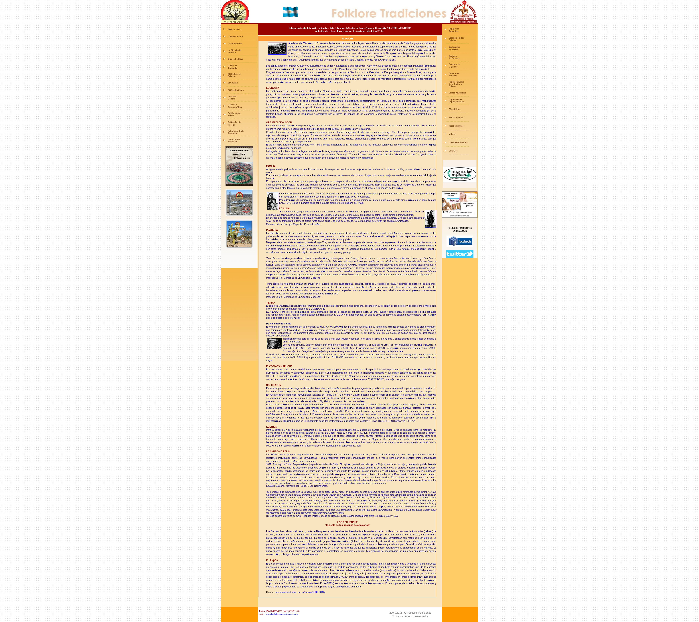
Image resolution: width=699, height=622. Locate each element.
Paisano (231, 76)
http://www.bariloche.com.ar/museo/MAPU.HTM (300, 592)
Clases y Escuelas (457, 93)
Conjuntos (454, 73)
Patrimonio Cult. (236, 131)
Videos (452, 134)
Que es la (232, 65)
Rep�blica (454, 29)
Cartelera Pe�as (456, 38)
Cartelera (453, 56)
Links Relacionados (458, 142)
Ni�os (230, 116)
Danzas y (232, 104)
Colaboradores (235, 44)
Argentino (232, 133)
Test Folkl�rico (456, 126)
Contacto (453, 151)
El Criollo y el (234, 74)
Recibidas (232, 141)
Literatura (232, 96)
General (231, 99)
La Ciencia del (234, 50)
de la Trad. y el (455, 84)
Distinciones (234, 139)
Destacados (454, 47)
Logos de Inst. (456, 99)
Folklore (231, 52)
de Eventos (453, 58)
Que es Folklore (235, 59)
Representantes (456, 82)
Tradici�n (233, 68)
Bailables (452, 40)
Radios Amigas (456, 117)
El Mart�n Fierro (236, 90)
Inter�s (231, 125)
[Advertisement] (239, 306)
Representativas (456, 102)
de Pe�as (453, 49)
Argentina (453, 31)
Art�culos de (234, 122)
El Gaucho (233, 83)
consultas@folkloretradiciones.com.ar (282, 614)
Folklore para (234, 113)
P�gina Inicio (234, 29)
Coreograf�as (234, 107)
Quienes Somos (235, 36)
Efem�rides (454, 109)
